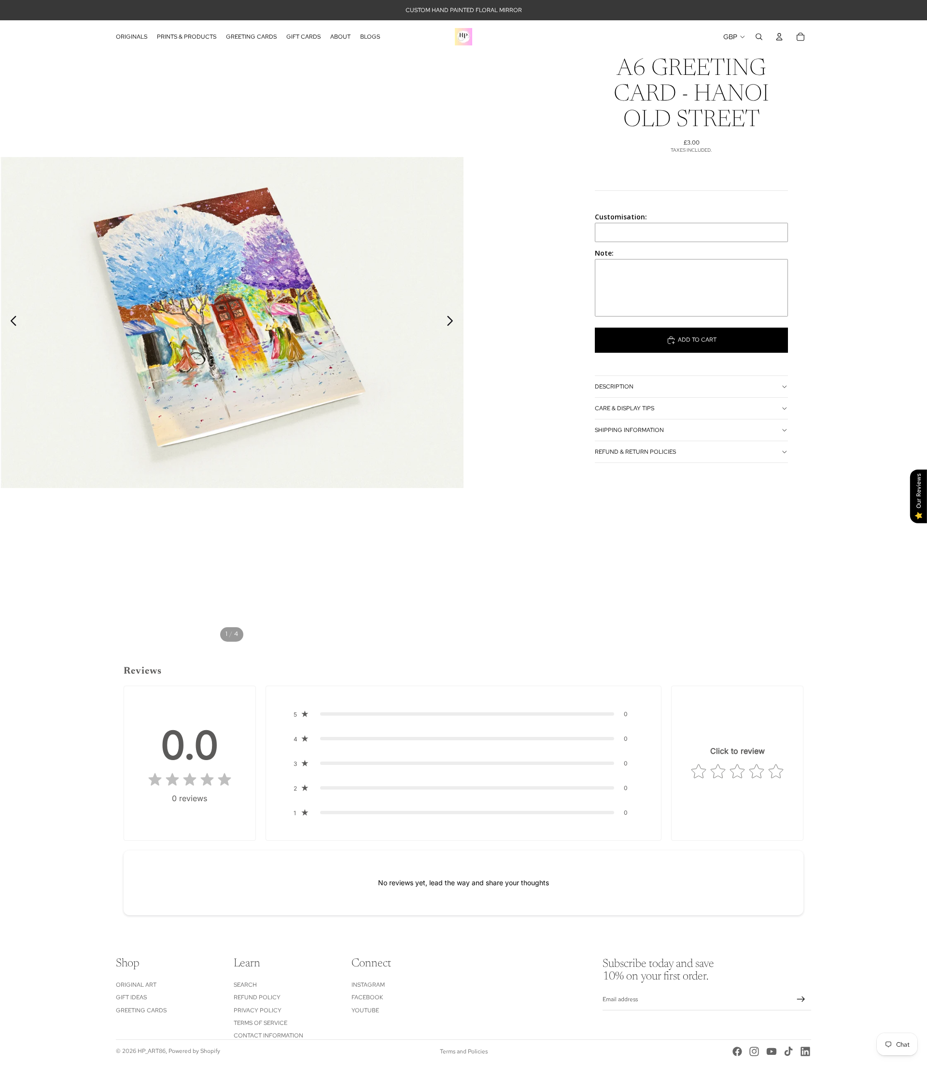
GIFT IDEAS (131, 997)
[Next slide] (453, 322)
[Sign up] (801, 1000)
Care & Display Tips (624, 408)
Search (245, 985)
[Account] (779, 36)
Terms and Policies (464, 1051)
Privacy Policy (257, 1010)
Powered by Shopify (194, 1051)
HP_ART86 (152, 1051)
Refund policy (257, 997)
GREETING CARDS (141, 1010)
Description (614, 386)
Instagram (368, 985)
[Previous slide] (11, 322)
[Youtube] (771, 1051)
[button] (463, 713)
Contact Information (268, 1036)
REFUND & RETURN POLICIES (635, 452)
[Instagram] (754, 1051)
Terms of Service (260, 1023)
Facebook (367, 997)
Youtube (365, 1010)
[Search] (759, 36)
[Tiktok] (788, 1051)
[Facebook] (737, 1051)
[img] (189, 780)
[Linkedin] (805, 1051)
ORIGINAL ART (136, 985)
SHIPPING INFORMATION (629, 430)
